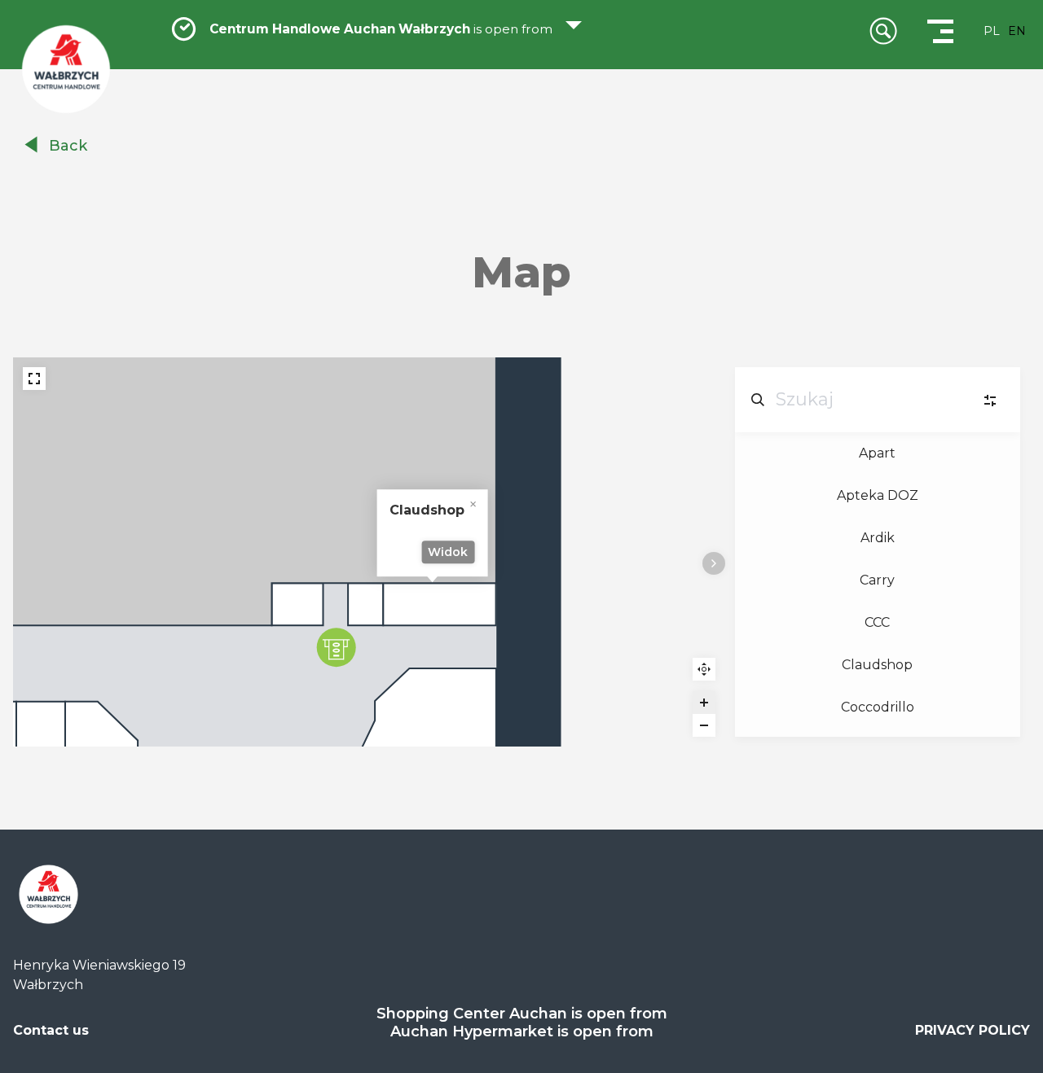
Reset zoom (704, 669)
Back (68, 146)
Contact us (51, 1030)
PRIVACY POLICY (972, 1030)
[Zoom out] (704, 725)
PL (992, 31)
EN (1017, 31)
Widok (448, 552)
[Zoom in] (704, 702)
